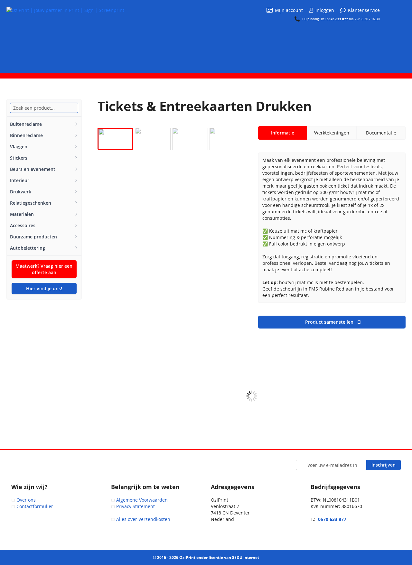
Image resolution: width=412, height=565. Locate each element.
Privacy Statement (135, 506)
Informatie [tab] (282, 133)
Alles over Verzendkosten (143, 519)
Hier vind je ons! (44, 288)
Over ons (26, 500)
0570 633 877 (338, 19)
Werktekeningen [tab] (331, 133)
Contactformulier (34, 506)
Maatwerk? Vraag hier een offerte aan (43, 269)
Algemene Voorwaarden (142, 500)
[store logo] (65, 36)
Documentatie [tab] (381, 133)
